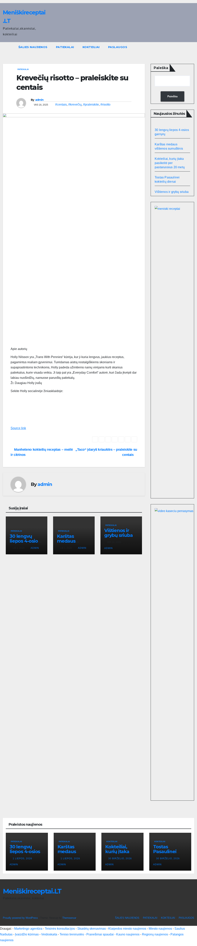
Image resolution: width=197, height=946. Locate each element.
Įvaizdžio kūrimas (27, 934)
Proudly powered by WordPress (21, 917)
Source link (18, 428)
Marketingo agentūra (28, 928)
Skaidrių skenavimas (91, 928)
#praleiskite (91, 104)
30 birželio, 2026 (120, 858)
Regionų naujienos (155, 934)
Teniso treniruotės (72, 934)
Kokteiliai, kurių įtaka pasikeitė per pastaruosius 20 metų (170, 163)
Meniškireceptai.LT (32, 891)
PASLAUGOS (117, 47)
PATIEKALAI (65, 47)
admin (39, 100)
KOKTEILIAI (91, 47)
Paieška (161, 68)
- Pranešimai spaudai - (100, 934)
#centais (61, 104)
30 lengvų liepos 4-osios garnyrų (25, 541)
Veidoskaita (49, 934)
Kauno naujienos (127, 934)
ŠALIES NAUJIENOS (33, 47)
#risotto (105, 104)
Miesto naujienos (160, 928)
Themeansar (69, 917)
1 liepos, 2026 (23, 858)
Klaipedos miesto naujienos (127, 928)
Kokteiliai (111, 841)
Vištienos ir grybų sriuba (118, 533)
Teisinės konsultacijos (60, 928)
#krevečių (75, 104)
